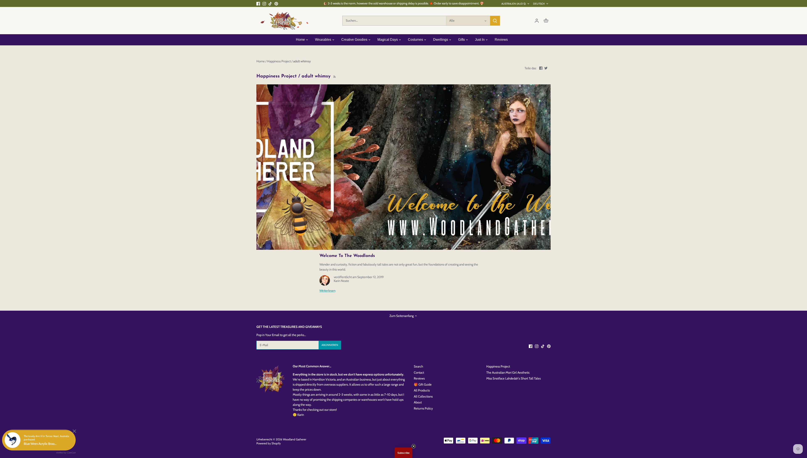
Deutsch (539, 3)
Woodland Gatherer (294, 439)
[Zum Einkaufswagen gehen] (546, 20)
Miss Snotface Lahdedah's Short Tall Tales (513, 378)
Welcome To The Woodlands (347, 256)
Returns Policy (423, 408)
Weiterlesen (327, 291)
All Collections (423, 396)
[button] (403, 453)
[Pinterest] (276, 3)
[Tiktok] (270, 3)
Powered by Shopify (268, 443)
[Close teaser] (413, 446)
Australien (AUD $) (513, 3)
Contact (419, 372)
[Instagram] (264, 3)
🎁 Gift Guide (423, 384)
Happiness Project (498, 366)
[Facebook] (258, 3)
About (418, 402)
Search (418, 366)
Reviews (419, 378)
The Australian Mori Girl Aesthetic (508, 372)
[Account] (536, 20)
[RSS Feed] (334, 76)
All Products (422, 390)
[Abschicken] (495, 20)
